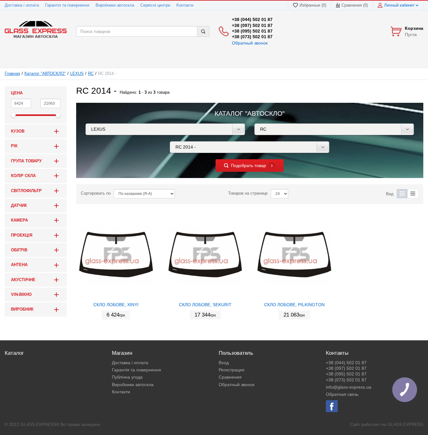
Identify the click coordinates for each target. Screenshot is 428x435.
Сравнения (230, 377)
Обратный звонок (250, 42)
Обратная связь (342, 394)
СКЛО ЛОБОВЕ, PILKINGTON (294, 304)
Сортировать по (96, 193)
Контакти (184, 5)
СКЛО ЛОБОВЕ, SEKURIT (205, 304)
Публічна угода (127, 377)
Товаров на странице (248, 193)
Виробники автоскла (115, 5)
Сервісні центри (155, 5)
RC (91, 73)
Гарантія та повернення (67, 5)
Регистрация (231, 369)
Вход (224, 362)
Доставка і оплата (22, 5)
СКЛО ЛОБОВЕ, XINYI (115, 304)
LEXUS (77, 73)
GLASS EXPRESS (405, 424)
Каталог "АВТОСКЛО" (45, 73)
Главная (12, 73)
